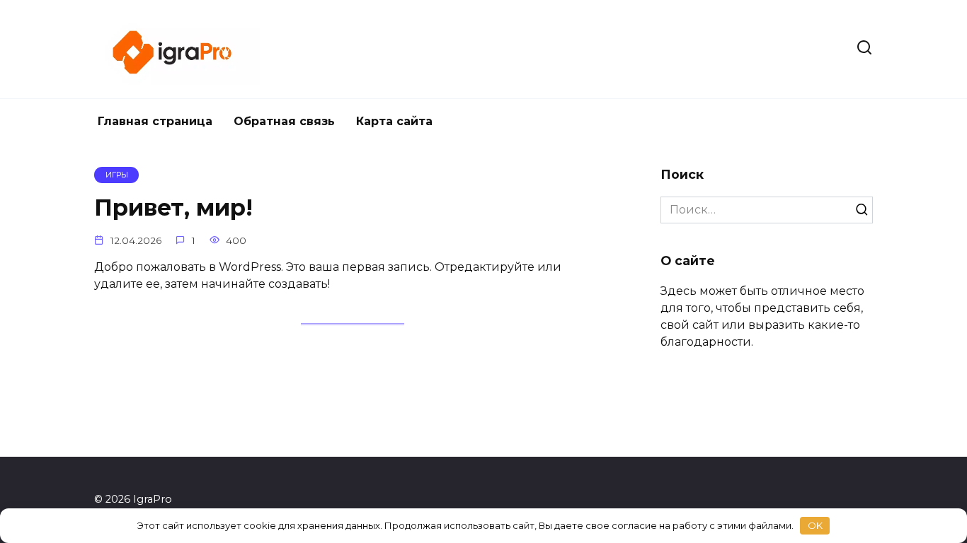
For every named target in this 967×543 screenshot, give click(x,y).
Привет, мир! (173, 208)
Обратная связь (284, 121)
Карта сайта (394, 121)
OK (815, 525)
